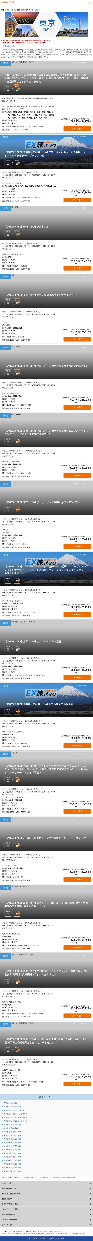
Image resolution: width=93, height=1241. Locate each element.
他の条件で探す (10, 46)
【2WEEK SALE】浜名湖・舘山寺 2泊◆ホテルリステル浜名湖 (39, 704)
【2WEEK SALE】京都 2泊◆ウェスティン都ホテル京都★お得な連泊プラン (46, 365)
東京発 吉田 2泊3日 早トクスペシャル (17, 1121)
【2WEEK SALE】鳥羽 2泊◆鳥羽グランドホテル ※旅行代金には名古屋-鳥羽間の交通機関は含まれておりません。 (46, 905)
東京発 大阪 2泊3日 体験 (12, 1135)
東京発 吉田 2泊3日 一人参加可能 (15, 1114)
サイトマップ (7, 1225)
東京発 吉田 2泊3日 (10, 1103)
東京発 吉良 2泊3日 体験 (12, 1157)
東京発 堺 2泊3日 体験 (11, 1128)
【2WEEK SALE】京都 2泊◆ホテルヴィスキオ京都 (33, 641)
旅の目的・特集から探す (11, 1194)
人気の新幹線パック (9, 1188)
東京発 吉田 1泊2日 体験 (12, 1125)
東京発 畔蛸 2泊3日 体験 (12, 1153)
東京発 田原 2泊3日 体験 (12, 1168)
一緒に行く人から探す (10, 1209)
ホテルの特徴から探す (10, 1204)
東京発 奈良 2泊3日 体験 (12, 1139)
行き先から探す (7, 1183)
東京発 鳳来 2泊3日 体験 (12, 1164)
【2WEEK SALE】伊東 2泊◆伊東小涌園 (26, 226)
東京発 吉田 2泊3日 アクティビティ (16, 1117)
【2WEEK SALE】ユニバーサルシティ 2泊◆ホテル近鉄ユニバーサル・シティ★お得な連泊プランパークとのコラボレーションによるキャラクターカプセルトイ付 (45, 570)
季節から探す (7, 1199)
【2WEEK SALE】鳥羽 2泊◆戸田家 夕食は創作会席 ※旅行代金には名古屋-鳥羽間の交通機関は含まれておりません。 (46, 1041)
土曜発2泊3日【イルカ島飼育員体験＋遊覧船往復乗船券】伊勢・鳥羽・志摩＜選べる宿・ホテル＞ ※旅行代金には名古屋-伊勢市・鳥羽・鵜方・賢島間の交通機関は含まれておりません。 (46, 78)
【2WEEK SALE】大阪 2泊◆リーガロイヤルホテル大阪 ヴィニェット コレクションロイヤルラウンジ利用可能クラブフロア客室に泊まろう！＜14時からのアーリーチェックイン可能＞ (46, 769)
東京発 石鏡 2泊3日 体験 (12, 1150)
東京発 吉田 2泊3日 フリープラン (15, 1110)
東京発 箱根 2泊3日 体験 (12, 1132)
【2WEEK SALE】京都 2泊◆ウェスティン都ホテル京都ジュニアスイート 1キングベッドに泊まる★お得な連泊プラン (46, 432)
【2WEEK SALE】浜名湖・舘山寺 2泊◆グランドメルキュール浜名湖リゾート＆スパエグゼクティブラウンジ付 (46, 154)
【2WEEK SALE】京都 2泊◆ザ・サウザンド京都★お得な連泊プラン (43, 502)
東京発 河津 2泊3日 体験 (12, 1171)
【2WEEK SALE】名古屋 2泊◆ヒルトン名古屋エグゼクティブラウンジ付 (45, 838)
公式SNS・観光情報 (9, 1220)
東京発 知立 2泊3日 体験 (12, 1160)
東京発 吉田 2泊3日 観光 (12, 1107)
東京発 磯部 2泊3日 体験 (12, 1146)
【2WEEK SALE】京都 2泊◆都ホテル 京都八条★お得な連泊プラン (41, 295)
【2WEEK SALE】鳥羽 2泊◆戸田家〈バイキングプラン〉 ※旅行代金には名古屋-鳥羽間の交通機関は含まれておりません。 (46, 973)
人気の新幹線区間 (8, 1214)
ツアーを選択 (77, 129)
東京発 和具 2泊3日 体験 (12, 1142)
